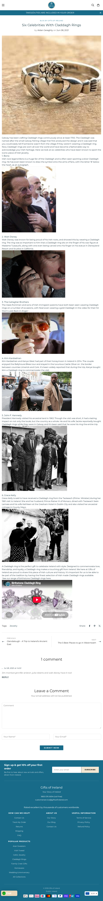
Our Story (51, 818)
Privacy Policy (84, 822)
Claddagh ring (15, 370)
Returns (19, 826)
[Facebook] (89, 626)
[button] (98, 5)
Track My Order (19, 822)
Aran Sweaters (19, 846)
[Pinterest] (94, 626)
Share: (82, 626)
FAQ (19, 835)
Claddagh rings (9, 424)
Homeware (19, 868)
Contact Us (19, 818)
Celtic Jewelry (19, 855)
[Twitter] (99, 626)
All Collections (19, 877)
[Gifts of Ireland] (51, 5)
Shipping (19, 831)
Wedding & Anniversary (19, 872)
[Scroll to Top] (98, 887)
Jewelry (13, 626)
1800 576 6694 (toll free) (51, 797)
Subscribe (90, 770)
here (48, 578)
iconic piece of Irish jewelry (15, 153)
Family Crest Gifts (19, 864)
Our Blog (51, 822)
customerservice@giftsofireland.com (51, 800)
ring (13, 243)
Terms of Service (83, 818)
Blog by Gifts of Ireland (51, 21)
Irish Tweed (19, 850)
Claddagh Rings (19, 859)
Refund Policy (84, 826)
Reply (5, 677)
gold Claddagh (67, 308)
